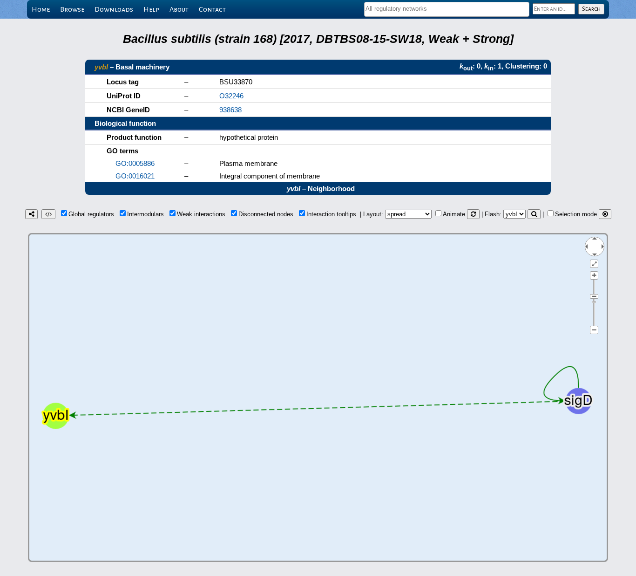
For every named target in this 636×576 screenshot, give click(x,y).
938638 (230, 110)
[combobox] (446, 9)
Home (41, 9)
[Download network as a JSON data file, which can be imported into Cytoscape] (48, 214)
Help (151, 9)
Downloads (114, 9)
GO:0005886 (135, 163)
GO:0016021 (135, 176)
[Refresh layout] (473, 214)
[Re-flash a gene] (534, 214)
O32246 (231, 96)
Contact (212, 9)
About (179, 9)
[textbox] (447, 9)
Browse (72, 9)
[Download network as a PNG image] (31, 214)
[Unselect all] (605, 214)
